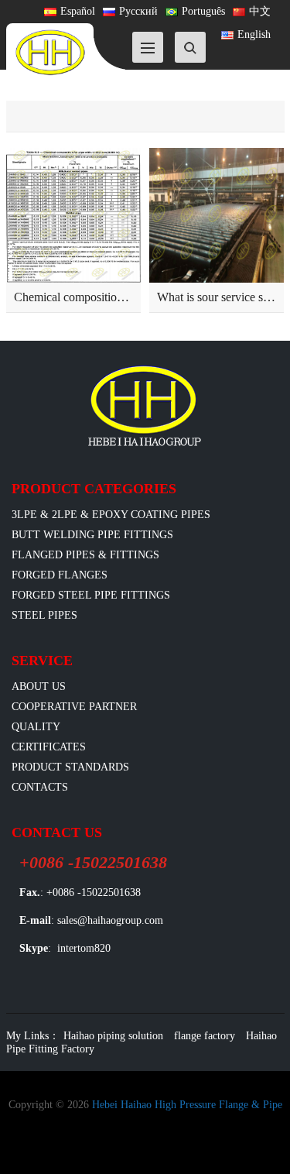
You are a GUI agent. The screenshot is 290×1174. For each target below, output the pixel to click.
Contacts (40, 787)
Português (203, 11)
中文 (260, 11)
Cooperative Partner (74, 706)
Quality (36, 727)
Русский (138, 11)
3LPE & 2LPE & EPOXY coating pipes (111, 514)
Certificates (49, 747)
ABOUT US (39, 686)
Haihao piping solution (113, 1036)
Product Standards (70, 767)
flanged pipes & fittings (85, 555)
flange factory (204, 1036)
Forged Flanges (59, 575)
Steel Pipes (44, 615)
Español (77, 11)
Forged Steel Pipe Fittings (91, 595)
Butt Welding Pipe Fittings (92, 535)
